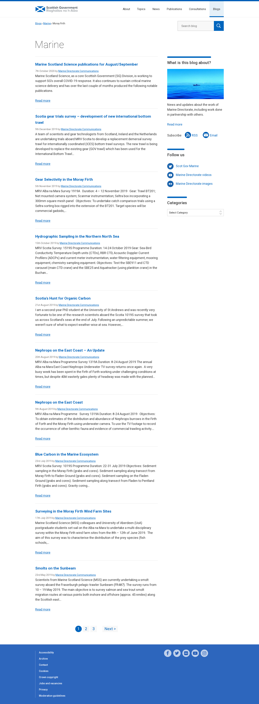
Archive (43, 658)
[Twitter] (177, 653)
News (156, 9)
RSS (195, 135)
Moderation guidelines (52, 695)
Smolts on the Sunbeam (55, 568)
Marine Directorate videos (194, 175)
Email (213, 135)
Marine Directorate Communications (78, 71)
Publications (174, 9)
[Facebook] (167, 653)
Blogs (216, 9)
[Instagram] (204, 653)
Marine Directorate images (194, 183)
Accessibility (46, 652)
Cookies (43, 671)
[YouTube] (195, 653)
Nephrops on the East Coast (59, 402)
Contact (43, 664)
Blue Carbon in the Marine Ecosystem (66, 454)
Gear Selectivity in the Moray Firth (64, 179)
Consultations (197, 9)
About (126, 9)
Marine (47, 23)
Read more (42, 100)
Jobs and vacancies (50, 683)
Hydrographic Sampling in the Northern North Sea (77, 236)
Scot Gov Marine (187, 166)
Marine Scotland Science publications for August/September (86, 64)
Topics (141, 9)
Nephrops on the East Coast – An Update (70, 350)
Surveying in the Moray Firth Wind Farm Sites (73, 511)
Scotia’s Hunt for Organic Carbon (63, 298)
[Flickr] (186, 653)
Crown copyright (48, 677)
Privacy (43, 689)
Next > (110, 628)
